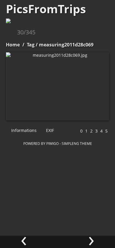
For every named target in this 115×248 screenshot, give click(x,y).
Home (13, 44)
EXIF (49, 130)
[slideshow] (11, 33)
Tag (30, 44)
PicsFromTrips (46, 8)
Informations (23, 130)
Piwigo (52, 143)
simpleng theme (77, 143)
